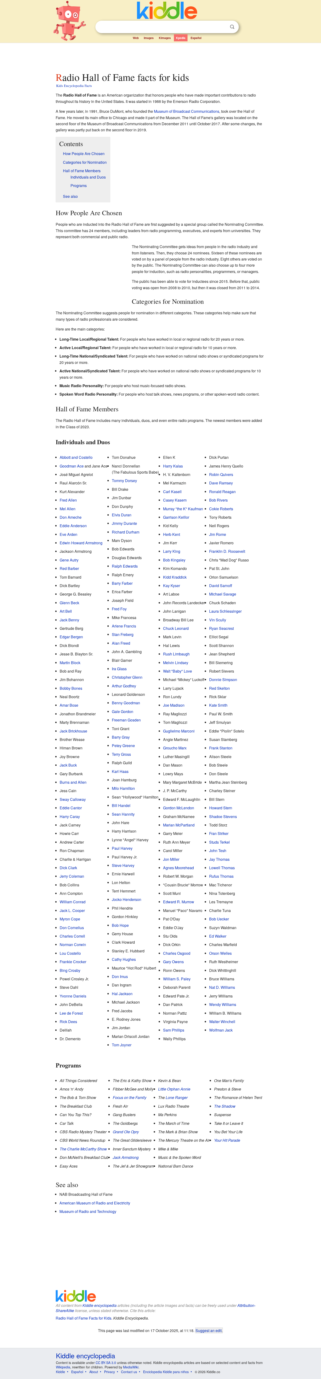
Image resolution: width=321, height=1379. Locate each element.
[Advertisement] (160, 56)
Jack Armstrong (126, 1157)
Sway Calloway (73, 799)
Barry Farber (122, 583)
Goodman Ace (72, 466)
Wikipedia (63, 1367)
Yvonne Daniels (73, 996)
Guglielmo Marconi (179, 731)
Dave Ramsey (221, 483)
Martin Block (70, 662)
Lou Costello (70, 953)
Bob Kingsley (174, 560)
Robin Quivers (221, 474)
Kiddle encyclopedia (99, 1305)
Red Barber (69, 568)
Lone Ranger (177, 1097)
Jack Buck (68, 765)
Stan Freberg (122, 634)
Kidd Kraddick (175, 577)
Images (149, 38)
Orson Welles (220, 953)
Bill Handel (121, 805)
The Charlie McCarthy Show (83, 1149)
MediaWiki (130, 1367)
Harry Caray (70, 816)
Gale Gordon (122, 711)
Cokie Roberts (221, 508)
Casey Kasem (175, 500)
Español (196, 38)
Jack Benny (69, 620)
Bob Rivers (218, 500)
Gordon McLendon (178, 807)
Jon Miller (171, 859)
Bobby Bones (71, 688)
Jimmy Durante (124, 523)
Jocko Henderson (126, 899)
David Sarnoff (220, 585)
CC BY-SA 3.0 (106, 1362)
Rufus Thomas (221, 876)
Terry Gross (121, 754)
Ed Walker (217, 936)
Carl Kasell (172, 491)
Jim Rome (217, 534)
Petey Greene (123, 745)
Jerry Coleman (72, 876)
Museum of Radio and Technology (87, 1211)
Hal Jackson (122, 993)
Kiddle (60, 1371)
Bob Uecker (219, 919)
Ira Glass (119, 668)
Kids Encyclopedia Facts (74, 85)
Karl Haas (120, 771)
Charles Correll (72, 936)
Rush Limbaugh (176, 654)
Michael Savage (222, 594)
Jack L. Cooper (72, 910)
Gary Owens (173, 961)
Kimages (165, 38)
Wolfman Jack (221, 1030)
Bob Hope (120, 925)
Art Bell (66, 611)
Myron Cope (70, 919)
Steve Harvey (123, 865)
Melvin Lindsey (175, 662)
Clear (223, 27)
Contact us (129, 1371)
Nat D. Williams (222, 987)
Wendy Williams (222, 1004)
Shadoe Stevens (223, 816)
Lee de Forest (71, 1013)
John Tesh (217, 850)
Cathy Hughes (124, 959)
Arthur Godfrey (124, 686)
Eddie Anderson (73, 525)
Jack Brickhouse (73, 731)
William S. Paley (177, 979)
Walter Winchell (222, 1021)
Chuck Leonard (176, 628)
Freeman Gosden (126, 720)
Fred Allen (68, 500)
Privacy (109, 1371)
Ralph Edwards (125, 566)
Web (136, 38)
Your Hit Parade (227, 1140)
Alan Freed (121, 643)
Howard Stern (220, 807)
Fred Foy (119, 609)
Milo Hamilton (123, 788)
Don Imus (120, 976)
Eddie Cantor (71, 807)
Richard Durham (125, 532)
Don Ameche (71, 517)
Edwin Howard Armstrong (81, 542)
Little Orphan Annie (174, 1089)
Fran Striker (218, 833)
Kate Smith (218, 705)
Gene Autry (69, 560)
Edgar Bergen (71, 636)
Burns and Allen (73, 782)
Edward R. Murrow (178, 901)
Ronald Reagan (222, 491)
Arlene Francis (124, 626)
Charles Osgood (176, 953)
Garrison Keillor (176, 517)
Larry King (171, 551)
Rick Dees (68, 1021)
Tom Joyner (121, 1045)
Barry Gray (121, 737)
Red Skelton (219, 688)
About (93, 1371)
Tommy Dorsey (124, 480)
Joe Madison (173, 705)
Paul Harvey (122, 848)
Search (232, 27)
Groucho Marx (175, 748)
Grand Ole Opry (126, 1131)
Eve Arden (68, 534)
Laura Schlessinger (225, 611)
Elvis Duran (121, 515)
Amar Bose (69, 705)
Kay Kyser (171, 585)
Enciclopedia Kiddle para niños (166, 1371)
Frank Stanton (220, 748)
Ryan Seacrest (221, 628)
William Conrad (73, 901)
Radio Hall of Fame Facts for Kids (83, 1318)
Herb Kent (171, 534)
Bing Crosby (70, 970)
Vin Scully (217, 620)
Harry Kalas (173, 466)
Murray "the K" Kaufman (183, 508)
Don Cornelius (72, 927)
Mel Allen (67, 508)
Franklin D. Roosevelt (227, 551)
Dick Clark (68, 867)
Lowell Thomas (222, 867)
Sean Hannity (123, 814)
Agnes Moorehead (178, 867)
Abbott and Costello (76, 457)
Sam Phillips (173, 1030)
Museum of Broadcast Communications (186, 111)
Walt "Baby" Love (177, 671)
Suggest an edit (209, 1330)
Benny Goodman (126, 702)
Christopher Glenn (127, 677)
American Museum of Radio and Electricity (94, 1203)
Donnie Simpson (223, 679)
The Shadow (224, 1106)
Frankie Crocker (73, 961)
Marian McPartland (179, 825)
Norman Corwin (73, 944)
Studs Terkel (219, 842)
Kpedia (180, 38)
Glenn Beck (69, 602)
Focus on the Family (129, 1097)
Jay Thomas (219, 859)
